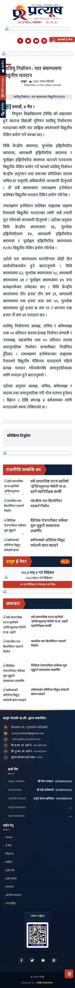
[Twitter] (28, 41)
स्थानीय (3, 65)
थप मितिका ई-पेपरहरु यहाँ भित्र (39, 584)
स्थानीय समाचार (14, 895)
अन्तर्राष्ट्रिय (11, 903)
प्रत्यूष (24, 81)
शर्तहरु (9, 862)
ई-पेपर (9, 845)
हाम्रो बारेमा (11, 878)
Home (9, 837)
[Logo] (37, 9)
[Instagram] (44, 41)
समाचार (10, 887)
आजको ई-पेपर (65, 39)
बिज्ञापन (10, 854)
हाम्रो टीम (10, 870)
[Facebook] (20, 41)
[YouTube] (36, 41)
